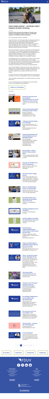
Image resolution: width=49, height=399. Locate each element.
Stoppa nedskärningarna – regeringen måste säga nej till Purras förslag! (30, 244)
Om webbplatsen (24, 390)
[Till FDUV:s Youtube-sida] (30, 365)
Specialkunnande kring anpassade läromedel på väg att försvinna (29, 199)
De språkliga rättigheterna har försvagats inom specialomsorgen (30, 298)
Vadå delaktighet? (27, 333)
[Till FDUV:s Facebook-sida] (18, 365)
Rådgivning (42, 352)
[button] (47, 1)
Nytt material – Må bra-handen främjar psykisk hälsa (29, 152)
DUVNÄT (36, 379)
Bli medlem (6, 352)
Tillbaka (24, 6)
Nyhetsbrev (18, 352)
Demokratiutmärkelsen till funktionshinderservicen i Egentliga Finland (29, 136)
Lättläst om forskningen (17, 87)
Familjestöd (30, 352)
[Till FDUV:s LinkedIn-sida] (26, 365)
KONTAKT (12, 379)
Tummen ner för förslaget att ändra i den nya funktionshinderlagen (29, 284)
